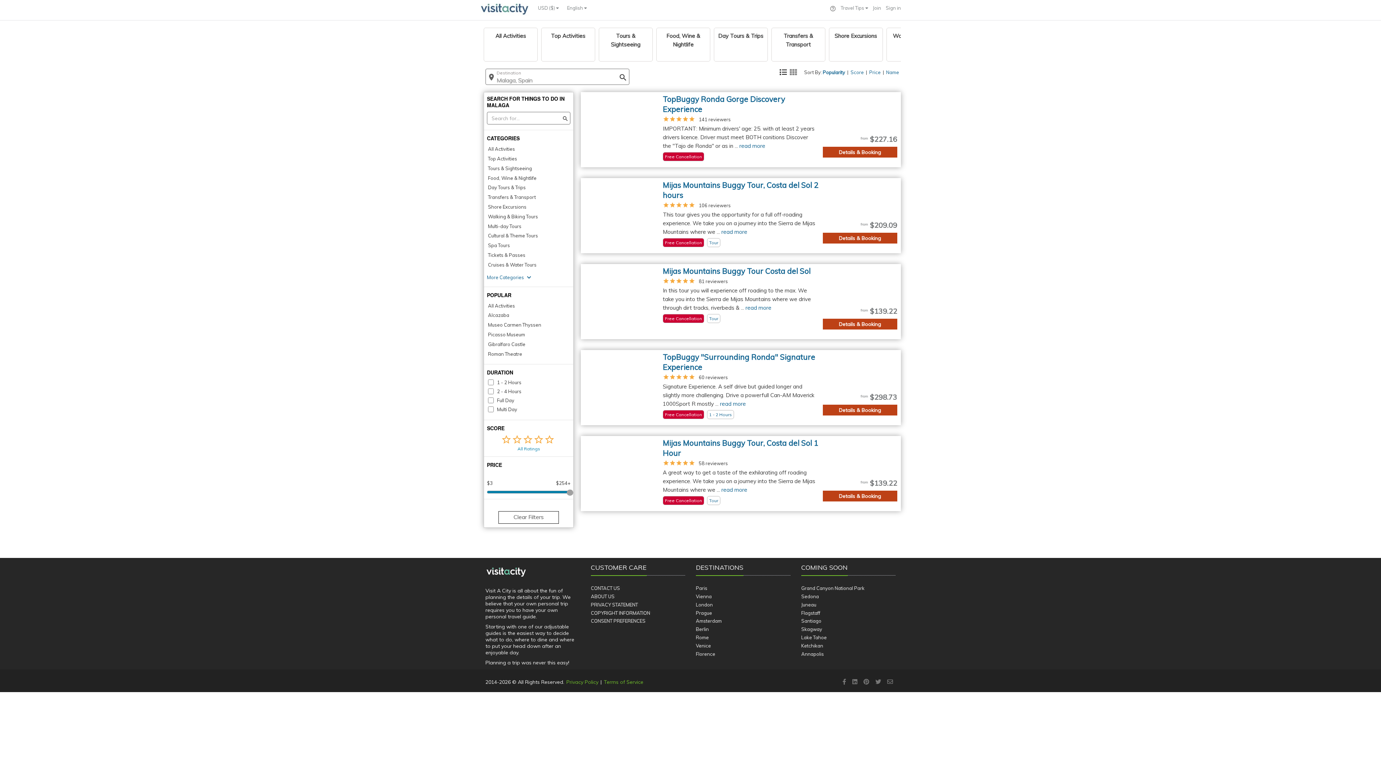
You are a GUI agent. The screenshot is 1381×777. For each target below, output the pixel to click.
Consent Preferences (618, 621)
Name (892, 72)
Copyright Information (620, 613)
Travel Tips (853, 8)
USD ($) (547, 8)
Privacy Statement (614, 605)
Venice (703, 646)
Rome (702, 637)
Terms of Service (623, 682)
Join (877, 8)
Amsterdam (709, 621)
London (704, 605)
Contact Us (605, 588)
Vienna (704, 596)
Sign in (893, 8)
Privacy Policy (582, 682)
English (575, 8)
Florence (705, 654)
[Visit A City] (506, 572)
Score (857, 72)
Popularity (834, 72)
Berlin (702, 629)
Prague (704, 613)
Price (875, 72)
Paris (701, 588)
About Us (603, 596)
